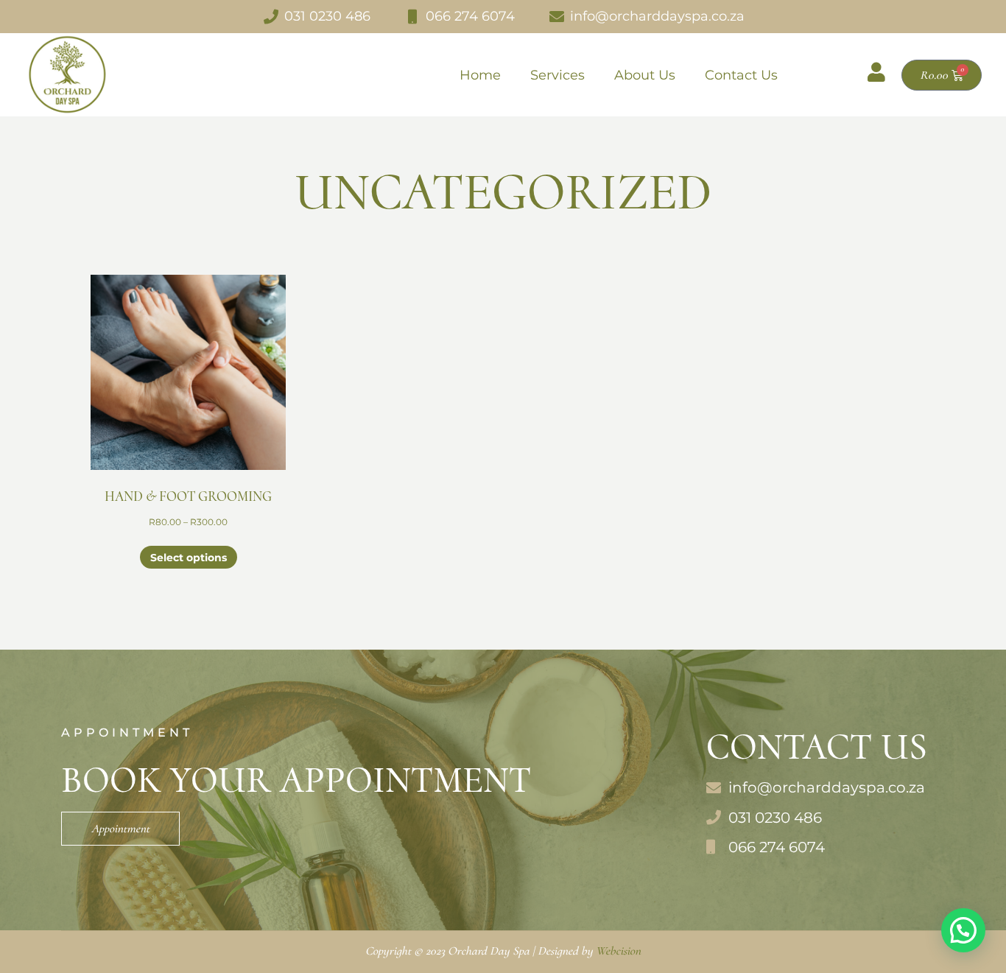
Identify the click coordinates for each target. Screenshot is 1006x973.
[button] (963, 930)
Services (557, 75)
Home (480, 75)
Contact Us (741, 75)
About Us (644, 75)
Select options (188, 557)
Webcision (618, 951)
